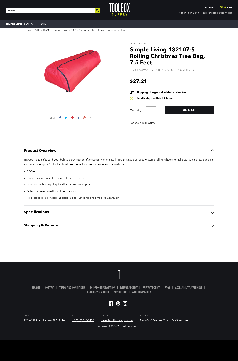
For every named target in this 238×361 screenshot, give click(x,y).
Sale (43, 24)
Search (36, 287)
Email (91, 117)
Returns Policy (129, 287)
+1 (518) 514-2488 (83, 320)
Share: (53, 118)
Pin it (72, 117)
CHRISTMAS (42, 30)
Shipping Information (102, 287)
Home (27, 30)
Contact (49, 287)
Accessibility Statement (188, 287)
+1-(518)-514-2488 (188, 13)
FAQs (167, 287)
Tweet (66, 117)
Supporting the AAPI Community (132, 292)
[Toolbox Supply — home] (119, 10)
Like (60, 117)
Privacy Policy (151, 287)
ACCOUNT (210, 7)
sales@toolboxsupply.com (217, 13)
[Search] (97, 10)
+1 (84, 117)
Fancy (78, 117)
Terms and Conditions (72, 287)
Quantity (135, 110)
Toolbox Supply (129, 326)
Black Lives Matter (98, 292)
